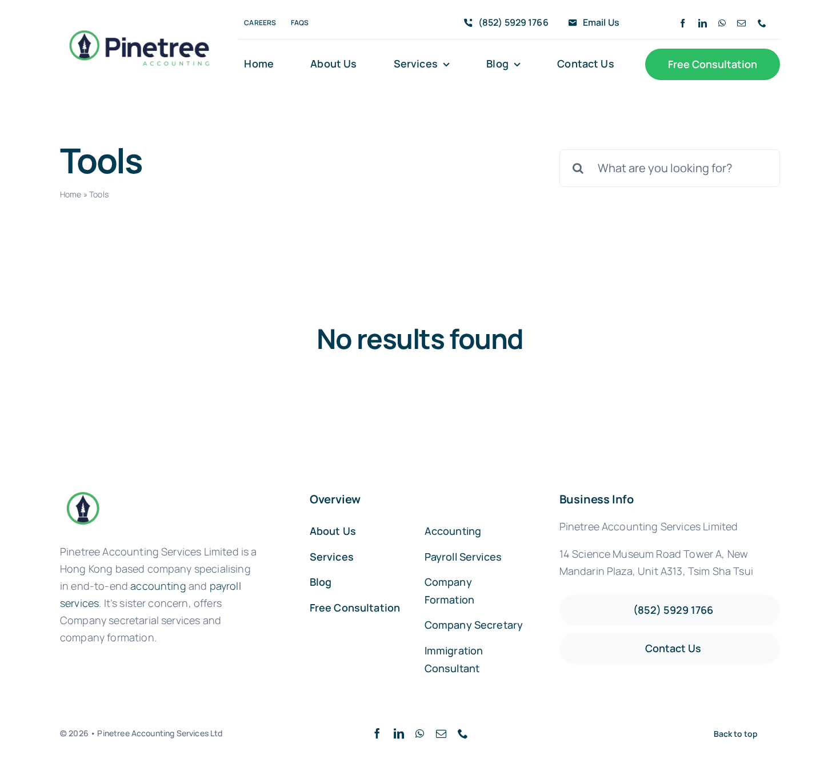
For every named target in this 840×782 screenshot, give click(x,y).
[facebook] (682, 23)
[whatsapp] (722, 23)
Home (71, 194)
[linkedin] (702, 23)
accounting (158, 586)
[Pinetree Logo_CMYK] (139, 26)
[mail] (741, 23)
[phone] (762, 23)
